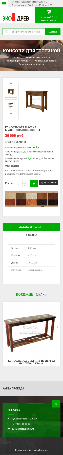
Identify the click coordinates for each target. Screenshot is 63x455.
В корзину (34, 183)
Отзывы (31, 235)
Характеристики (31, 226)
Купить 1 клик (48, 182)
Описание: (12, 165)
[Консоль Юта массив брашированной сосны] (11, 92)
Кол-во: (9, 183)
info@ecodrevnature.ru (23, 428)
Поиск (53, 31)
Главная (16, 57)
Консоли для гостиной (19, 60)
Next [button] (11, 113)
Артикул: (10, 141)
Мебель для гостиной (36, 57)
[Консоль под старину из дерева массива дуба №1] (31, 330)
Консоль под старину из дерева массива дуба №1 (31, 362)
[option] (11, 92)
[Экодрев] (17, 16)
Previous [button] (11, 83)
